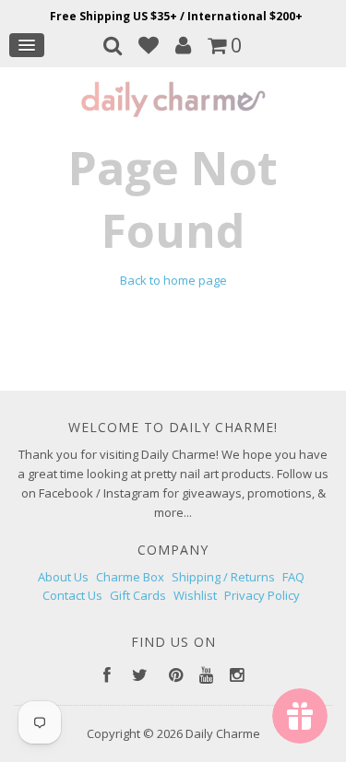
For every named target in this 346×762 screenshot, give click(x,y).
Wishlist (195, 595)
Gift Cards (138, 595)
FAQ (293, 577)
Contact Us (72, 595)
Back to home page (173, 280)
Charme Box (130, 577)
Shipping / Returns (223, 577)
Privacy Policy (262, 595)
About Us (63, 577)
